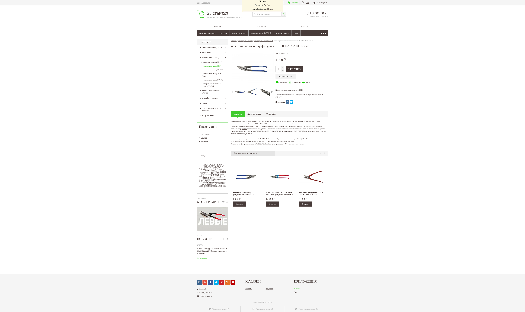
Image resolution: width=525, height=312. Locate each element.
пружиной (243, 129)
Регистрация (206, 3)
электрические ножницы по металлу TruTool (211, 85)
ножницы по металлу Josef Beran (211, 75)
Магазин (297, 289)
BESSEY (278, 97)
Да (265, 5)
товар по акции (208, 116)
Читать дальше (202, 258)
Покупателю (205, 134)
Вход (198, 3)
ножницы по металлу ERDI (211, 66)
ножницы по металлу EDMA (211, 62)
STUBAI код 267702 (274, 131)
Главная (218, 27)
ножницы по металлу (239, 33)
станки (296, 33)
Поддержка (306, 27)
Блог (295, 292)
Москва (270, 9)
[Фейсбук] (210, 282)
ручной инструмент (282, 33)
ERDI (321, 94)
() (220, 309)
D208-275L (260, 131)
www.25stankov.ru (261, 302)
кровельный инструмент (207, 33)
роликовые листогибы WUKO (261, 33)
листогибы (223, 33)
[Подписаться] (227, 282)
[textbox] (267, 14)
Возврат (204, 138)
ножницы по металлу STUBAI (212, 80)
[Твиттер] (216, 282)
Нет (268, 5)
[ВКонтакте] (287, 102)
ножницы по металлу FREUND (212, 70)
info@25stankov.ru (206, 296)
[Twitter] (291, 102)
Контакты (261, 27)
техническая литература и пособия (212, 109)
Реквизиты (204, 142)
